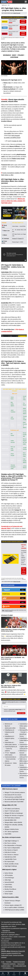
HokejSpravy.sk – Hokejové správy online (10, 738)
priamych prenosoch (8, 485)
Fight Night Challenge (11, 866)
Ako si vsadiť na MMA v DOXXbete (14, 907)
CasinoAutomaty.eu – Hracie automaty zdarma (10, 759)
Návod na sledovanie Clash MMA (14, 801)
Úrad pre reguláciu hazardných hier (11, 953)
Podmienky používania (9, 964)
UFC (3, 286)
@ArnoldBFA (7, 133)
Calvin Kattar (5, 272)
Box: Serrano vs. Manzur (11, 854)
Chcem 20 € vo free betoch (23, 571)
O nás (2, 962)
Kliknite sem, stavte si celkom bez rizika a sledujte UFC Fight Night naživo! (13, 201)
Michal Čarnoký (16, 13)
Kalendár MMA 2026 (10, 820)
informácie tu (24, 579)
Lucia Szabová (9, 891)
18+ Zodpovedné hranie (19, 966)
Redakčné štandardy (19, 962)
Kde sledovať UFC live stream (13, 795)
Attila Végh (8, 880)
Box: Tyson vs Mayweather (12, 847)
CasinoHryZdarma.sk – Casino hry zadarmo (11, 749)
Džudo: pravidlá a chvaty (11, 864)
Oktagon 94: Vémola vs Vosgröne (14, 815)
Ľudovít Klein (8, 884)
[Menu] (26, 2)
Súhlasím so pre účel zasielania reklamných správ (14, 710)
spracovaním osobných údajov (15, 709)
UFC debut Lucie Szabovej (12, 808)
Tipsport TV (21, 238)
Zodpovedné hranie (6, 955)
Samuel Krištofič (9, 882)
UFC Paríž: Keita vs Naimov (12, 818)
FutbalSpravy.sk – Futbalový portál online (10, 732)
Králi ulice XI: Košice (10, 852)
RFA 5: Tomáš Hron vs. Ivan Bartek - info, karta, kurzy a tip (13, 658)
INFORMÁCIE (7, 55)
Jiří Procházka (9, 875)
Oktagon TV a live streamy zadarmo (15, 792)
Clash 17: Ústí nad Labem (12, 811)
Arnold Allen (4, 303)
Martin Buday (8, 887)
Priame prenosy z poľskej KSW (13, 797)
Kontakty (8, 962)
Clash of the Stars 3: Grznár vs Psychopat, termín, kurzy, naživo (13, 630)
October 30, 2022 (17, 141)
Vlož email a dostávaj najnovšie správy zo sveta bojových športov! (14, 702)
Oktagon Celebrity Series (12, 829)
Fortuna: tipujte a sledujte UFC (13, 905)
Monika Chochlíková (10, 889)
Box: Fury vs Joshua (10, 843)
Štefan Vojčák (8, 893)
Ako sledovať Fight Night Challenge (15, 799)
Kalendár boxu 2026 (10, 857)
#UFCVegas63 (15, 135)
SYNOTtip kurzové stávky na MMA (14, 910)
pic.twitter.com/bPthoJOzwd (12, 137)
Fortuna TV (14, 238)
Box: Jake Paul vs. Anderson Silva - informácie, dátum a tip (11, 686)
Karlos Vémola (9, 873)
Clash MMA (8, 834)
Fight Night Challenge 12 (12, 841)
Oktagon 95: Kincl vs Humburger (14, 813)
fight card (17, 370)
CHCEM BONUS (23, 21)
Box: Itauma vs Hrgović (11, 850)
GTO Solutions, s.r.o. (8, 968)
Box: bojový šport (9, 861)
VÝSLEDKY (21, 55)
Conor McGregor (9, 877)
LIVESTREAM (14, 57)
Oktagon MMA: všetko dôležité (13, 822)
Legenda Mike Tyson (10, 859)
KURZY (14, 55)
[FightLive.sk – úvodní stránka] (6, 2)
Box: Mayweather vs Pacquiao (13, 845)
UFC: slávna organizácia (11, 831)
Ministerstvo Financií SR (18, 951)
